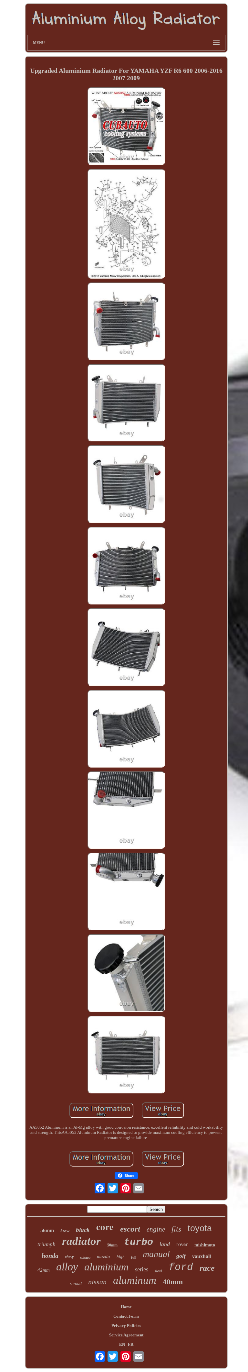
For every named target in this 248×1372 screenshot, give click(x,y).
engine (156, 1229)
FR (130, 1344)
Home (126, 1306)
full (133, 1257)
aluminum (134, 1280)
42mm (43, 1270)
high (121, 1256)
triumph (46, 1244)
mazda (103, 1256)
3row (64, 1230)
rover (182, 1244)
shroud (76, 1283)
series (141, 1269)
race (207, 1268)
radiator (81, 1241)
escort (130, 1228)
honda (50, 1255)
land (165, 1244)
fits (176, 1229)
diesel (158, 1270)
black (83, 1229)
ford (181, 1267)
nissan (97, 1282)
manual (156, 1254)
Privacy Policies (126, 1325)
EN (122, 1344)
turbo (138, 1242)
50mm (112, 1245)
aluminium (106, 1267)
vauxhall (201, 1256)
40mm (173, 1282)
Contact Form (126, 1316)
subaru (85, 1257)
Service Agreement (126, 1335)
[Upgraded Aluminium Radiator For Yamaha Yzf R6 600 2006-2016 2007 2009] (126, 127)
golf (181, 1256)
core (105, 1227)
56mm (47, 1230)
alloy (67, 1267)
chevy (69, 1257)
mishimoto (204, 1245)
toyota (200, 1228)
